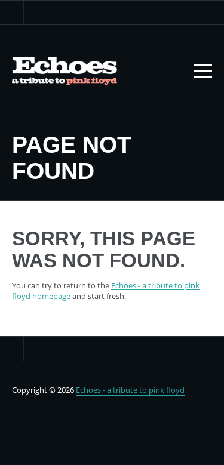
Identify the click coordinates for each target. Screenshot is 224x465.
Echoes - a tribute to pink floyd (130, 389)
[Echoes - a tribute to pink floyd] (64, 70)
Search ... (12, 12)
